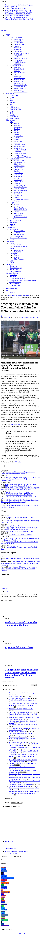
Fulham (16, 139)
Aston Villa (17, 125)
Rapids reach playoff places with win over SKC (24, 738)
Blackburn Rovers (19, 160)
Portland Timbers (19, 79)
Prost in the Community (17, 278)
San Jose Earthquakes (20, 85)
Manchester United (20, 150)
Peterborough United (20, 210)
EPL (11, 122)
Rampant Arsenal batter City (18, 737)
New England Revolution (22, 53)
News (7, 290)
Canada (12, 111)
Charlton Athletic (19, 166)
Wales (12, 106)
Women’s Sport (10, 227)
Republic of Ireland (16, 109)
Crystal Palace (18, 136)
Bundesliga (13, 222)
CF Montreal (18, 51)
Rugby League (18, 250)
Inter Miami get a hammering (18, 731)
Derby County (18, 167)
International (10, 93)
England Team (14, 95)
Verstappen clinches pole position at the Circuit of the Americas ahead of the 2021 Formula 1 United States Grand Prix (20, 563)
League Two (34, 317)
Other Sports (10, 241)
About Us (13, 276)
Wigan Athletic (18, 215)
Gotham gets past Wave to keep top (20, 786)
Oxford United (18, 181)
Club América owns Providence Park (20, 784)
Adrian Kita (6, 317)
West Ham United (19, 155)
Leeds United (18, 141)
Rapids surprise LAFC (12, 7)
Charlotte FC (18, 46)
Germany (13, 99)
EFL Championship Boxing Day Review (19, 495)
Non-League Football (16, 220)
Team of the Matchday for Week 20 (16, 17)
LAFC (16, 74)
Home (8, 34)
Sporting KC (18, 90)
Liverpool (17, 143)
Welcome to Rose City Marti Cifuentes (17, 15)
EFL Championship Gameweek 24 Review (19, 493)
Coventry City (18, 169)
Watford (16, 197)
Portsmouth (17, 183)
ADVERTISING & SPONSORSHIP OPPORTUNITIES (16, 852)
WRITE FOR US (10, 848)
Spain (11, 104)
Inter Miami (17, 50)
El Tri (11, 113)
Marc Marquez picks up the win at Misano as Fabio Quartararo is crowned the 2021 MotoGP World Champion (19, 568)
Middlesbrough (18, 176)
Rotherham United (19, 213)
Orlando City (18, 60)
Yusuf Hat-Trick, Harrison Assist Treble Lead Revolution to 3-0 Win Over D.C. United (19, 13)
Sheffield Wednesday (20, 190)
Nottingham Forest (19, 146)
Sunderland (17, 152)
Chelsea (16, 134)
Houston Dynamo (19, 72)
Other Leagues (10, 120)
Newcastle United (19, 144)
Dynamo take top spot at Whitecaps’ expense (19, 5)
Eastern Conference (16, 37)
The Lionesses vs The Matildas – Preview (19, 535)
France (12, 97)
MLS (7, 35)
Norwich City (18, 180)
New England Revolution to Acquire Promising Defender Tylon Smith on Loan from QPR (18, 472)
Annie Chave (14, 269)
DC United (17, 48)
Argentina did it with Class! (19, 647)
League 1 (13, 203)
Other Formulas (19, 259)
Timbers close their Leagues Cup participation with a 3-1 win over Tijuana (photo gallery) (23, 755)
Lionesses (17, 232)
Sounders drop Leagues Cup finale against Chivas (24, 774)
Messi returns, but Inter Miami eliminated (22, 767)
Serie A (12, 225)
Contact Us (13, 275)
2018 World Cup (11, 292)
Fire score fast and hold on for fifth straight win (23, 724)
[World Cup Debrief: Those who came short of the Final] (15, 616)
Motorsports (13, 254)
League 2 (13, 218)
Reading (16, 211)
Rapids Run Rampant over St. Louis (16, 529)
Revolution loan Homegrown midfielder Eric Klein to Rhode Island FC (23, 760)
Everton (16, 137)
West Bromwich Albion (21, 199)
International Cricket (20, 247)
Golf (11, 261)
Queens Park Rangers (20, 187)
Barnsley (16, 204)
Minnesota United (19, 78)
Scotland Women (19, 234)
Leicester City (18, 174)
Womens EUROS (19, 231)
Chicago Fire (18, 41)
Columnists (9, 264)
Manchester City (19, 148)
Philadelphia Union (20, 62)
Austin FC (17, 67)
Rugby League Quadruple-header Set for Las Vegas (21, 528)
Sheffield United (19, 188)
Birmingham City (19, 162)
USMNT (12, 115)
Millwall (16, 178)
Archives (7, 802)
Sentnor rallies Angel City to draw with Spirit (19, 19)
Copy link (22, 933)
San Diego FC (18, 83)
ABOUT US (9, 841)
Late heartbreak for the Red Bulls (15, 8)
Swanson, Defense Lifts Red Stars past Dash (19, 531)
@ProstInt (18, 462)
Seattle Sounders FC (20, 88)
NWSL (12, 239)
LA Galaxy (17, 76)
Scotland (12, 102)
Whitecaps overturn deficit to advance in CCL (20, 517)
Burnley (16, 132)
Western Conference (16, 65)
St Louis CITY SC (19, 86)
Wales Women (18, 236)
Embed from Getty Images (8, 320)
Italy (11, 101)
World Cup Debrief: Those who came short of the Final (21, 623)
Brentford (17, 129)
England (26, 317)
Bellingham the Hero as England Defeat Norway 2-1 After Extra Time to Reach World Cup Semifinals (21, 673)
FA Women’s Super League (18, 238)
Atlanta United (18, 39)
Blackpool (17, 206)
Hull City (17, 171)
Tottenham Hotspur (20, 153)
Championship (14, 159)
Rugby (12, 248)
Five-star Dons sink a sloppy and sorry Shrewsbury (21, 484)
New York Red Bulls (20, 58)
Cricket (12, 243)
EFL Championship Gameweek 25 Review (18, 486)
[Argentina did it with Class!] (15, 641)
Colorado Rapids (19, 69)
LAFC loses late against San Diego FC (21, 733)
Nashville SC (18, 55)
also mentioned (15, 424)
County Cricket (18, 245)
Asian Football (14, 118)
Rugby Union (18, 252)
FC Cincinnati (18, 42)
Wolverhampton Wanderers (22, 157)
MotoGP (16, 257)
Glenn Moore (14, 266)
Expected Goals (15, 285)
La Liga (12, 224)
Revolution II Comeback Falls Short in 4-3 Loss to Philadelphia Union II (24, 718)
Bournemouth (18, 127)
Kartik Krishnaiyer (15, 268)
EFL (21, 317)
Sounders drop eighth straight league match (18, 10)
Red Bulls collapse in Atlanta (18, 742)
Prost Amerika (14, 283)
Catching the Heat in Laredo (14, 526)
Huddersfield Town (20, 208)
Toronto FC (17, 64)
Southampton (18, 192)
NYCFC (16, 57)
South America (14, 116)
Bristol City (17, 164)
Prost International (11, 289)
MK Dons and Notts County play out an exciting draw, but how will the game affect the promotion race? (20, 488)
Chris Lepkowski (15, 271)
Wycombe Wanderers (20, 217)
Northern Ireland (15, 108)
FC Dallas (17, 71)
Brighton (16, 130)
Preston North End (19, 185)
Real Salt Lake (18, 81)
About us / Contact (12, 273)
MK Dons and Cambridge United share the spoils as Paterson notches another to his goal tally (20, 501)
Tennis (12, 262)
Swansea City (18, 195)
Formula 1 (17, 255)
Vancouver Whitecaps (20, 92)
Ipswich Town (18, 173)
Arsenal (16, 123)
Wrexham (17, 201)
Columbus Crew (19, 44)
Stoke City (17, 194)
